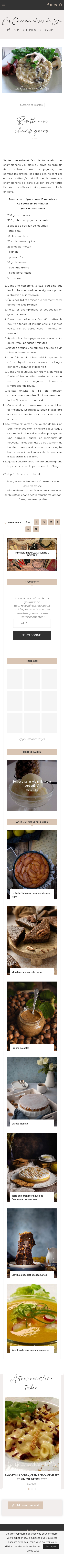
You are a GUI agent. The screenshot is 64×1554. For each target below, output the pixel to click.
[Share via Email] (36, 529)
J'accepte (50, 1546)
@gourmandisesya (32, 739)
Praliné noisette (20, 1048)
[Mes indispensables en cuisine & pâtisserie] (32, 554)
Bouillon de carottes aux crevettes (30, 1350)
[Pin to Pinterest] (44, 522)
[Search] (60, 5)
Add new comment (28, 1505)
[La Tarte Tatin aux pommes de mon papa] (32, 864)
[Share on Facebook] (36, 522)
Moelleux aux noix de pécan (27, 972)
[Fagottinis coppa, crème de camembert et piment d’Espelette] (32, 1434)
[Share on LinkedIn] (51, 522)
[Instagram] (51, 5)
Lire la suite (32, 1551)
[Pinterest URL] (14, 679)
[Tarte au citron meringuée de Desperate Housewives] (32, 1167)
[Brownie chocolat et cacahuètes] (32, 1243)
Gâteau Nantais (20, 1123)
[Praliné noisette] (32, 1016)
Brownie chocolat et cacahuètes (29, 1274)
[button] (9, 785)
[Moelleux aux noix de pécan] (32, 940)
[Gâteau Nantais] (32, 1091)
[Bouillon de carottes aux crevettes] (32, 1318)
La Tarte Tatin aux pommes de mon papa (31, 895)
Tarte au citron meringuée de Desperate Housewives (27, 1197)
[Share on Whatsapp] (28, 529)
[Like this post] (29, 522)
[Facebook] (48, 5)
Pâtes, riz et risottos (31, 105)
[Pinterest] (55, 5)
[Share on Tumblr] (57, 522)
